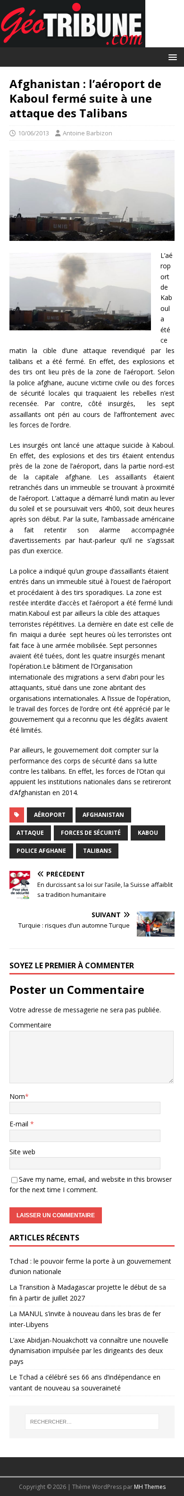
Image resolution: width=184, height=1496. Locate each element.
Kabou (148, 833)
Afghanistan (103, 815)
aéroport (50, 815)
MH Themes (150, 1487)
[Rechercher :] (92, 1422)
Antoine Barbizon (87, 133)
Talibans (97, 851)
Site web (22, 1151)
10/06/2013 (33, 133)
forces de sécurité (91, 833)
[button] (171, 56)
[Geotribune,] (72, 41)
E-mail (19, 1123)
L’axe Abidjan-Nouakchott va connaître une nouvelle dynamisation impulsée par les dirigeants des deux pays (88, 1351)
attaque (30, 833)
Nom (17, 1096)
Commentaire (30, 1024)
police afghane (41, 851)
